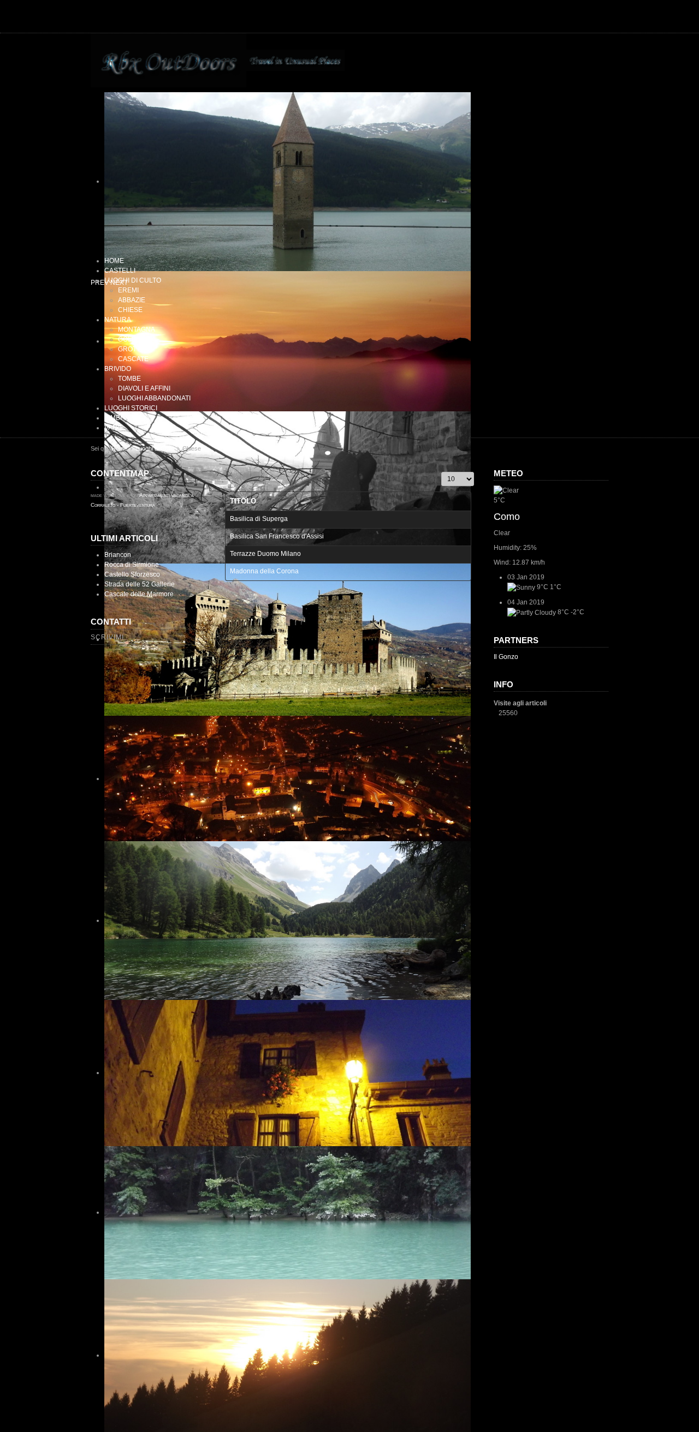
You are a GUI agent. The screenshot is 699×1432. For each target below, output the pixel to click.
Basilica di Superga (259, 519)
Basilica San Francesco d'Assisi (277, 536)
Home (119, 448)
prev (100, 282)
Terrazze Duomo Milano (265, 554)
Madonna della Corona (264, 571)
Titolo (243, 501)
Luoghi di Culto (154, 448)
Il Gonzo (506, 657)
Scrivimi (107, 637)
